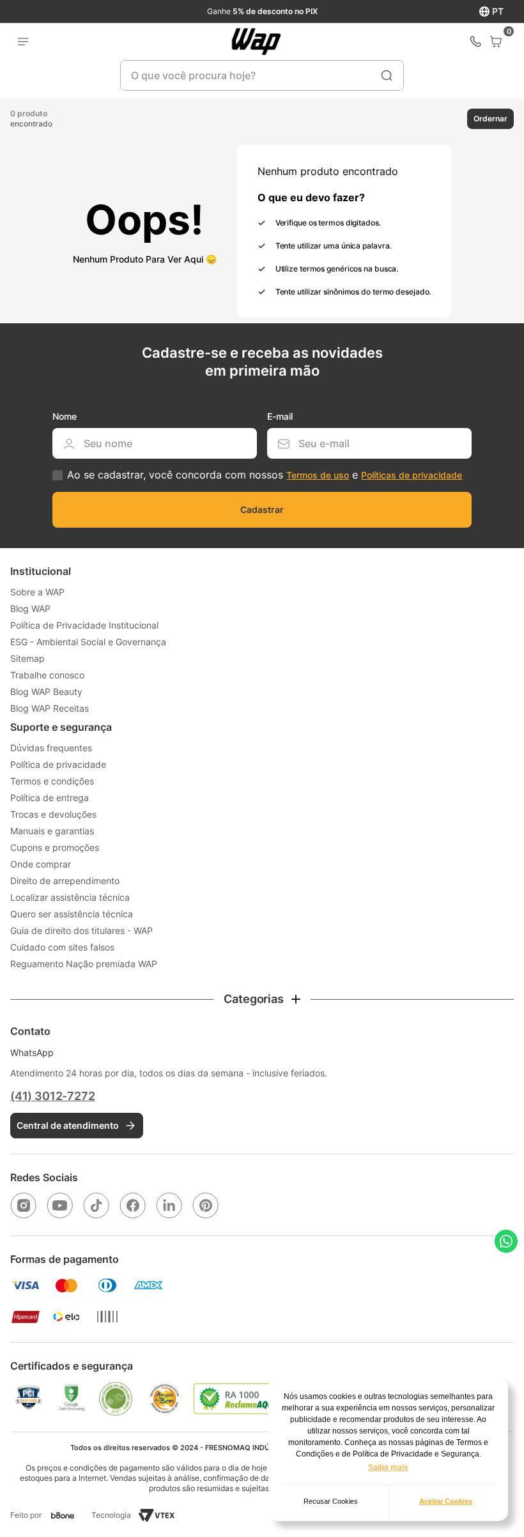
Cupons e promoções (54, 847)
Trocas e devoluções (53, 814)
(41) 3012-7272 (52, 1096)
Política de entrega (49, 797)
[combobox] (262, 75)
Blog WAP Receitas (49, 708)
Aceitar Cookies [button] (445, 1501)
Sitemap (27, 658)
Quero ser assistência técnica (71, 913)
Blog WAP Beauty (46, 691)
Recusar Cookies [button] (331, 1501)
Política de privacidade (58, 764)
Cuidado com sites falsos (62, 947)
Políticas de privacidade (411, 475)
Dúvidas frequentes (51, 747)
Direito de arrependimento (64, 880)
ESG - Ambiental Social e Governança (88, 641)
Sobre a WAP (37, 591)
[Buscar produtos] (386, 75)
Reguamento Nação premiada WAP (83, 963)
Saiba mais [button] (388, 1467)
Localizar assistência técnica (70, 897)
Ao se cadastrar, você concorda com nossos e (264, 475)
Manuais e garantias (52, 830)
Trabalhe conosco (47, 674)
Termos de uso (317, 475)
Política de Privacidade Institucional (84, 625)
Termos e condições (52, 781)
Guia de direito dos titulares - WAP (81, 930)
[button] (479, 119)
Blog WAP (30, 608)
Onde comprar (40, 864)
